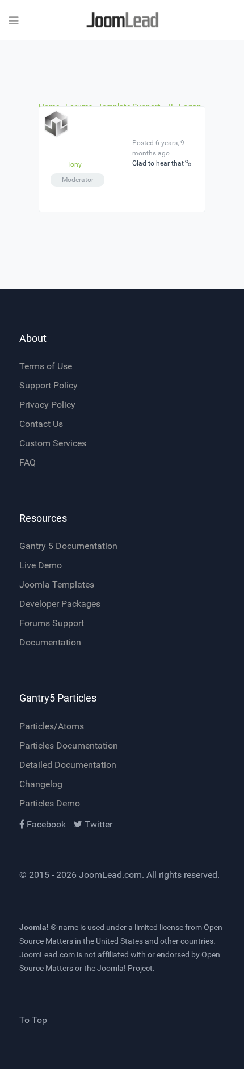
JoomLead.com (110, 874)
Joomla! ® (38, 927)
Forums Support (51, 623)
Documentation (50, 642)
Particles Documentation (68, 745)
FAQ (27, 462)
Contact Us (41, 424)
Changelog (40, 784)
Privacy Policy (47, 404)
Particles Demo (49, 803)
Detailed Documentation (67, 764)
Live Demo (40, 565)
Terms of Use (45, 366)
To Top (33, 1020)
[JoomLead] (122, 20)
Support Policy (48, 385)
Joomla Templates (56, 584)
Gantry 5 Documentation (68, 545)
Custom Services (52, 443)
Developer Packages (59, 603)
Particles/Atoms (51, 726)
